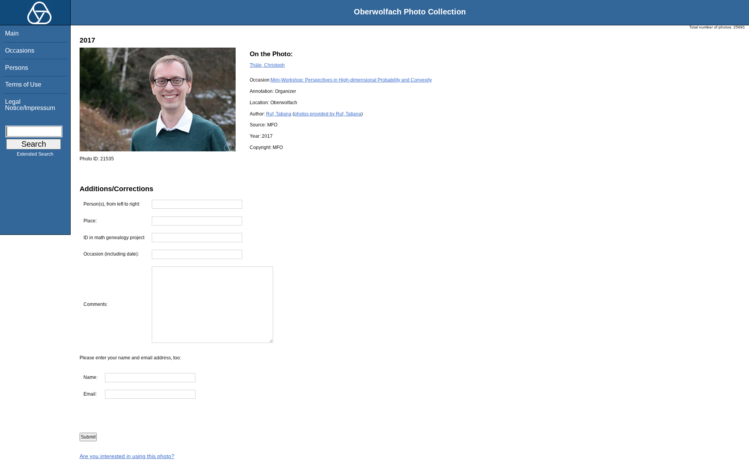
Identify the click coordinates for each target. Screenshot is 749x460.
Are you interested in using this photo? (127, 456)
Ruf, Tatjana (278, 114)
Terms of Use (23, 84)
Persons (16, 67)
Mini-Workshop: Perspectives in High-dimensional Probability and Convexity (351, 80)
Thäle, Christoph (267, 65)
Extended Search (35, 154)
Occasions (19, 50)
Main (12, 33)
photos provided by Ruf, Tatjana (327, 114)
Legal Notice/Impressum (30, 104)
